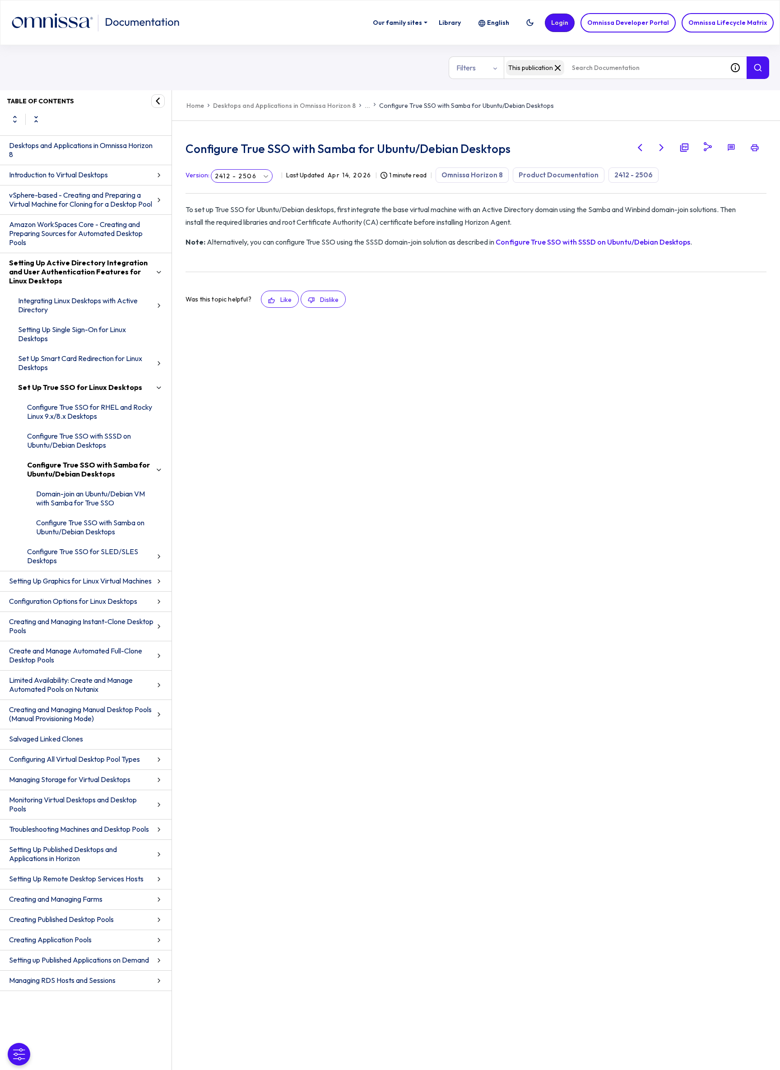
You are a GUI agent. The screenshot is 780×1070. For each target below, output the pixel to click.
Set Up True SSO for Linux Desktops (80, 387)
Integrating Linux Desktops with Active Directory (78, 305)
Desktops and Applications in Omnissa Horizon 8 (81, 150)
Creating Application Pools (50, 939)
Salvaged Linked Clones (46, 738)
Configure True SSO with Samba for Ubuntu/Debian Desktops (88, 469)
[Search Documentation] (758, 67)
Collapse (36, 119)
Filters (466, 67)
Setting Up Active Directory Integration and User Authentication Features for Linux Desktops (78, 271)
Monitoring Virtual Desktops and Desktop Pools (73, 804)
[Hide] (158, 101)
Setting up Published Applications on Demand (79, 959)
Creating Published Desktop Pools (61, 919)
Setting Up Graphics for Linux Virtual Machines (80, 580)
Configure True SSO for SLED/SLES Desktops (82, 556)
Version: (197, 175)
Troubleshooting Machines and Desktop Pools (79, 829)
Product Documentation (559, 175)
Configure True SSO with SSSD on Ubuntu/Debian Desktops (79, 440)
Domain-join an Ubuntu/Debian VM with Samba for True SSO (90, 498)
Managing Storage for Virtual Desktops (69, 779)
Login (559, 23)
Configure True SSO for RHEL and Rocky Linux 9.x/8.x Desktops (89, 412)
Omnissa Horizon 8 (472, 175)
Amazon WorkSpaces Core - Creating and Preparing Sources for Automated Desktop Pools (76, 233)
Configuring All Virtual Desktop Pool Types (74, 759)
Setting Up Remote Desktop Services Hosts (76, 878)
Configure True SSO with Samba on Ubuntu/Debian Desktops (90, 527)
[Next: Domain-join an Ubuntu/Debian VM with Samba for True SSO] (662, 147)
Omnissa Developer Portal (628, 23)
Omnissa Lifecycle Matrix (727, 23)
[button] (530, 23)
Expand (15, 119)
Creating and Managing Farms (55, 898)
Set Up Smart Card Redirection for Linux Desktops (80, 363)
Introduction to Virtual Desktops (58, 174)
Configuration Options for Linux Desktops (73, 601)
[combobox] (614, 67)
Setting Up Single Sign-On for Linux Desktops (72, 334)
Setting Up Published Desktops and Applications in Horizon (63, 854)
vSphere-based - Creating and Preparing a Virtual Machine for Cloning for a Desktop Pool (80, 199)
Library (450, 23)
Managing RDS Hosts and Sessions (62, 980)
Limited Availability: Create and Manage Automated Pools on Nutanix (71, 685)
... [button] (367, 106)
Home (195, 106)
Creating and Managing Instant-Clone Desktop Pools (81, 626)
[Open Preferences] (19, 1054)
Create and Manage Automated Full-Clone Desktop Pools (75, 655)
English (498, 23)
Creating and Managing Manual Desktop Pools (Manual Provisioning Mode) (80, 714)
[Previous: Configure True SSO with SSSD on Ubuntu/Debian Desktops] (640, 147)
